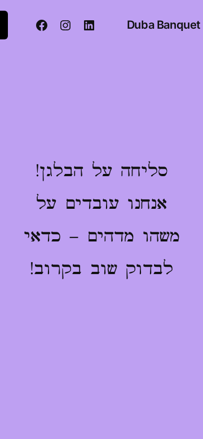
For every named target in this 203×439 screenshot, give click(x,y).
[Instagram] (65, 25)
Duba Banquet (164, 25)
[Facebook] (41, 25)
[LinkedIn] (89, 25)
